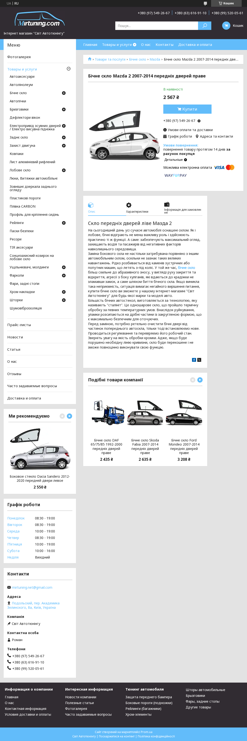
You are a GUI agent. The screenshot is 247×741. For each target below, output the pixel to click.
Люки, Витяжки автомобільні (33, 179)
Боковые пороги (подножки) (148, 702)
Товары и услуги (117, 44)
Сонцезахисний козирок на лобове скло (32, 257)
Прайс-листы (19, 324)
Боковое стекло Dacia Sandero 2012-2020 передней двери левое (40, 478)
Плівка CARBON (22, 207)
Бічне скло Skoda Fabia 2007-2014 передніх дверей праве (145, 446)
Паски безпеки (22, 231)
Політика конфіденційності (156, 736)
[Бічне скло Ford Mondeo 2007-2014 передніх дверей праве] (183, 412)
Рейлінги (17, 223)
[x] (199, 360)
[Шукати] (204, 25)
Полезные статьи (79, 702)
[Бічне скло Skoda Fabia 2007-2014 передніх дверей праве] (145, 412)
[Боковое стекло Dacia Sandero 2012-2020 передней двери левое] (39, 449)
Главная (90, 44)
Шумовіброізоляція (26, 308)
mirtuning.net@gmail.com (32, 587)
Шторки (16, 300)
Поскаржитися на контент (117, 736)
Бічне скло (137, 59)
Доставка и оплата (195, 44)
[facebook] (194, 360)
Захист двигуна (22, 146)
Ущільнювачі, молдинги (29, 267)
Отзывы (14, 373)
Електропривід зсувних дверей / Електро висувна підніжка (35, 127)
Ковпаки (16, 154)
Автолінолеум (21, 85)
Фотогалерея (19, 56)
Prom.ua (146, 732)
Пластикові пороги (25, 198)
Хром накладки (22, 292)
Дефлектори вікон (25, 118)
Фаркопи (17, 276)
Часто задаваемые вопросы (32, 385)
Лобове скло (20, 170)
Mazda (155, 59)
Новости (15, 337)
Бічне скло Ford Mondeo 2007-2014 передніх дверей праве (184, 446)
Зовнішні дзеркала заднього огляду (33, 188)
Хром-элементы (138, 714)
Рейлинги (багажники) (143, 708)
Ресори (15, 239)
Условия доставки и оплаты (28, 714)
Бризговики (19, 110)
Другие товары (198, 707)
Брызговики (195, 695)
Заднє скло (19, 138)
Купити (189, 109)
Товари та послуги (110, 59)
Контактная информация (25, 708)
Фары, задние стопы (203, 701)
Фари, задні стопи (24, 284)
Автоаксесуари (22, 77)
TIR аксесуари (21, 248)
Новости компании (80, 697)
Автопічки (18, 101)
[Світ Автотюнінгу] (40, 18)
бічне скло (186, 267)
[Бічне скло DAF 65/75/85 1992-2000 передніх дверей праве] (106, 412)
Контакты (164, 44)
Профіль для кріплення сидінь (34, 215)
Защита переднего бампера (148, 697)
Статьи (13, 349)
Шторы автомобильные (205, 689)
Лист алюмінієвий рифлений (32, 162)
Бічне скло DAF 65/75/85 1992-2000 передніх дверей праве (106, 446)
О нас (146, 44)
